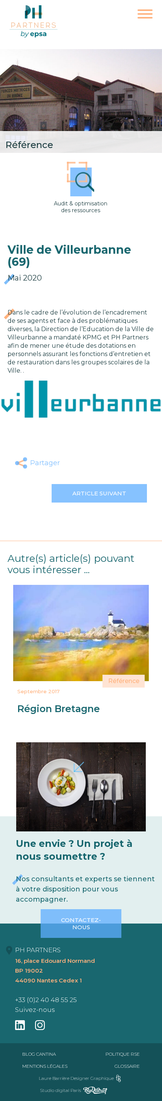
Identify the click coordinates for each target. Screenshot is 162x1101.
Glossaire (127, 1066)
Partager (45, 463)
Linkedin (107, 463)
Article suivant (99, 493)
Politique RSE (122, 1054)
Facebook (72, 463)
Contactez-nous (81, 923)
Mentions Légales (44, 1066)
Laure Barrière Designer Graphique (76, 1078)
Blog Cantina (39, 1054)
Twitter (89, 463)
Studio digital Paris (60, 1090)
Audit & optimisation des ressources (80, 207)
